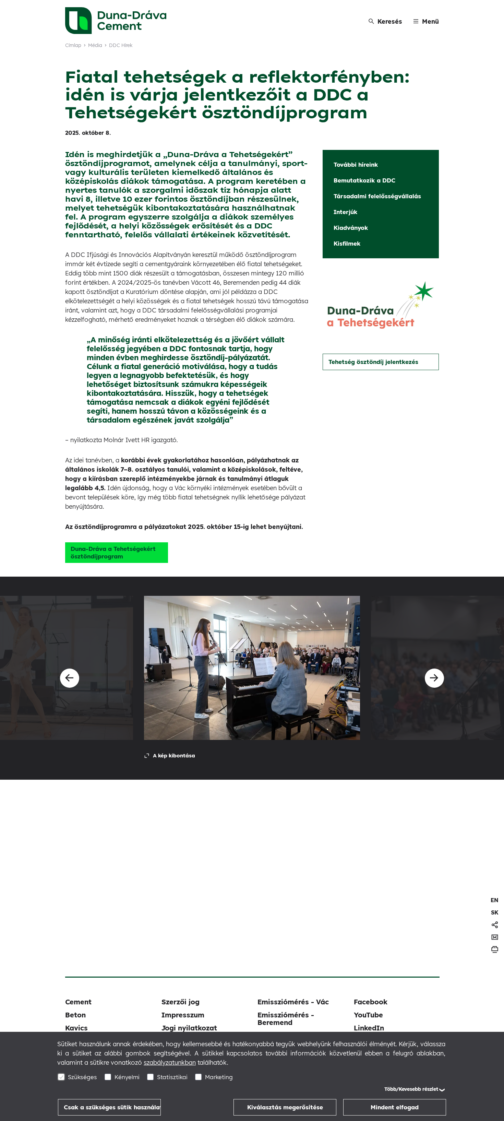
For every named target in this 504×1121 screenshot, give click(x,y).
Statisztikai (172, 1077)
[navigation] (495, 900)
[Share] (494, 924)
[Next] (434, 678)
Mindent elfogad (395, 1107)
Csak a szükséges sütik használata (112, 1107)
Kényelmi (127, 1077)
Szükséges (82, 1077)
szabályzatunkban (170, 1062)
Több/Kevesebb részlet (411, 1089)
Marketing (219, 1077)
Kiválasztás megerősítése (285, 1107)
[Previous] (69, 678)
